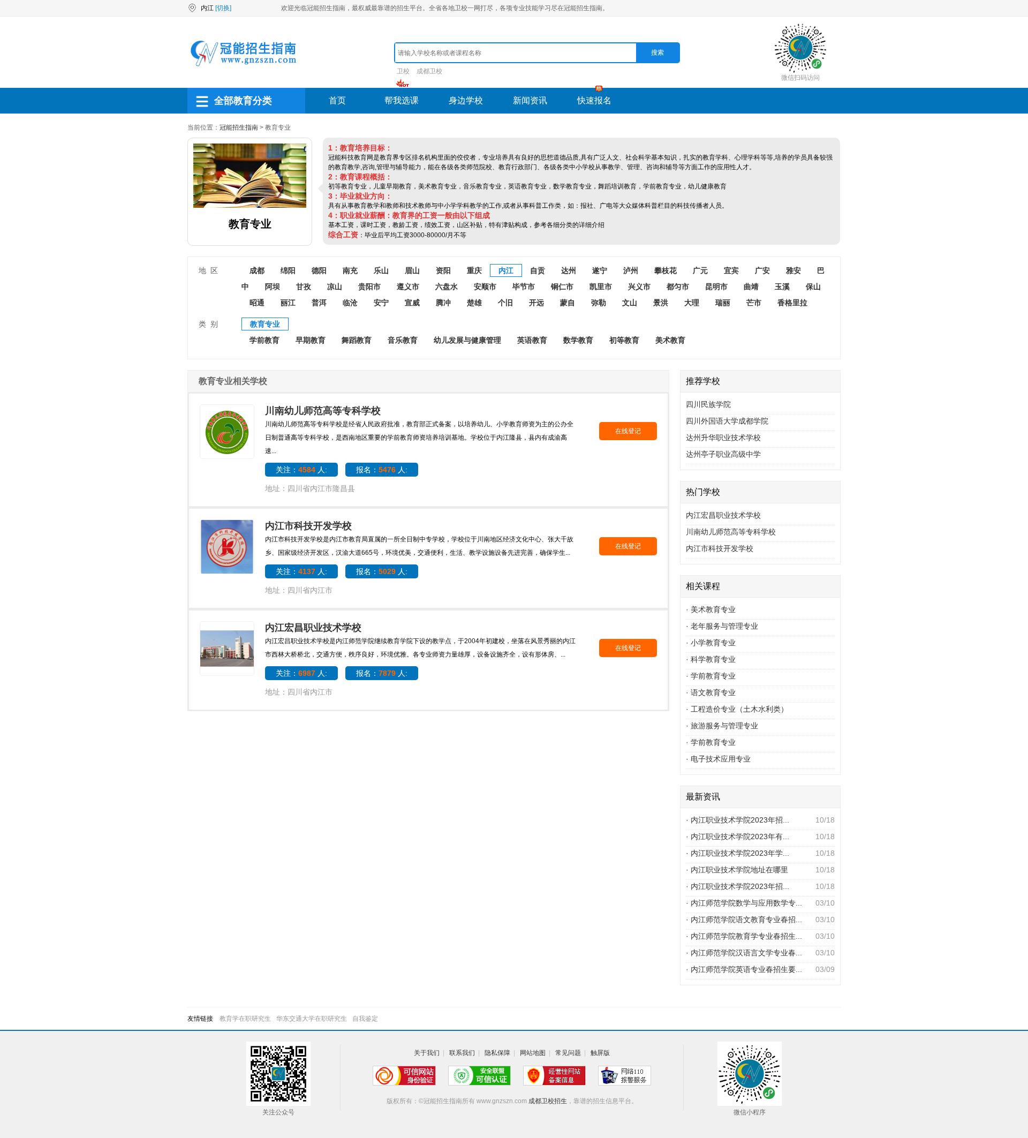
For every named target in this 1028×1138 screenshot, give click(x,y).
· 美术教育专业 (711, 609)
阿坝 (272, 286)
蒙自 (567, 302)
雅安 (793, 270)
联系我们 (462, 1053)
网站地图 (533, 1053)
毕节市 (523, 286)
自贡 (537, 270)
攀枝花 (665, 270)
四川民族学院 (708, 404)
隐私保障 (497, 1053)
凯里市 (600, 286)
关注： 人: (301, 469)
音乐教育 (403, 340)
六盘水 (446, 286)
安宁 (381, 302)
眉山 (412, 270)
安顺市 (485, 286)
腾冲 (443, 302)
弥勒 (598, 302)
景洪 (660, 302)
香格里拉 (792, 302)
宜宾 (731, 270)
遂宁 (599, 270)
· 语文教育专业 (711, 692)
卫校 (403, 71)
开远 (536, 302)
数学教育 (578, 340)
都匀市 (678, 286)
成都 (257, 270)
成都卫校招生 (547, 1101)
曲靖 (751, 286)
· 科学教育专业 (711, 659)
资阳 (443, 270)
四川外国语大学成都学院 (727, 421)
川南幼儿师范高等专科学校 (323, 410)
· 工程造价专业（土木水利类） (737, 709)
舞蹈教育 (357, 340)
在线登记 (628, 431)
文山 (629, 302)
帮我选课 (401, 100)
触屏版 (600, 1053)
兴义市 (639, 286)
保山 (813, 286)
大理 (691, 302)
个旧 (505, 302)
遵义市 (408, 286)
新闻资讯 (530, 100)
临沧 (350, 302)
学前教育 (264, 340)
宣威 (412, 302)
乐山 (381, 270)
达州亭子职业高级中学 (723, 454)
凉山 (334, 286)
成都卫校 (429, 71)
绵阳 (288, 270)
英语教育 (532, 340)
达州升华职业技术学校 (723, 437)
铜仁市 (562, 286)
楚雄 (474, 302)
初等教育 (624, 340)
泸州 (630, 270)
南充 (350, 270)
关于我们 (427, 1053)
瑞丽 (722, 302)
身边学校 (466, 100)
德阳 (319, 270)
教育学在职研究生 (245, 1018)
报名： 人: (381, 469)
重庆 (474, 270)
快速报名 (594, 100)
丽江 (288, 302)
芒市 (753, 302)
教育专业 (265, 324)
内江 (505, 270)
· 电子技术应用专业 (718, 759)
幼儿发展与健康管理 (467, 340)
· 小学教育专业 (711, 642)
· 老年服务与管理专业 (722, 626)
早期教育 (311, 340)
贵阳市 (369, 286)
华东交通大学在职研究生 (311, 1018)
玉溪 (782, 286)
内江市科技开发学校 (308, 526)
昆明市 (716, 286)
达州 (568, 270)
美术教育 (670, 340)
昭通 (257, 302)
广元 (700, 270)
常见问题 (568, 1053)
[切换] (223, 8)
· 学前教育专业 (711, 676)
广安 (762, 270)
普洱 (319, 302)
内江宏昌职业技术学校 (313, 627)
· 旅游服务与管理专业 (722, 725)
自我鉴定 (365, 1018)
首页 (337, 100)
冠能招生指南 (239, 127)
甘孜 (303, 286)
